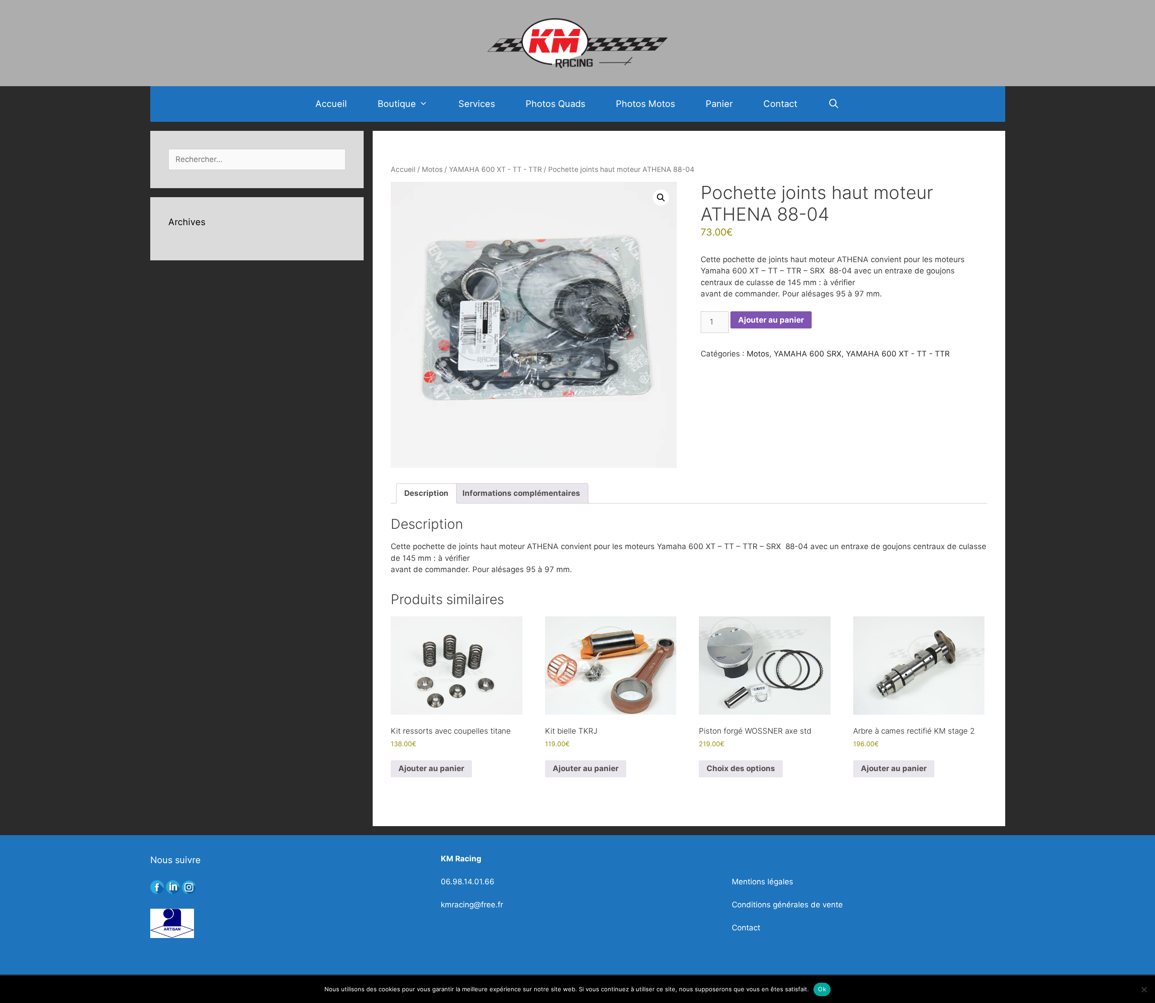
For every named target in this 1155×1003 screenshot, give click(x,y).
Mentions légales (762, 881)
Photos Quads (555, 103)
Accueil (331, 103)
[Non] (1143, 989)
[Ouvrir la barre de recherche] (834, 104)
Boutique (397, 103)
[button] (661, 198)
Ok (822, 989)
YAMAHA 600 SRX (807, 353)
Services (476, 103)
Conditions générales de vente (787, 904)
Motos (432, 169)
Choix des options (741, 768)
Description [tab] (426, 493)
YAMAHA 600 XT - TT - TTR (495, 169)
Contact (780, 103)
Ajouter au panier (771, 319)
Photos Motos (645, 103)
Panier (719, 103)
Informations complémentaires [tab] (521, 493)
